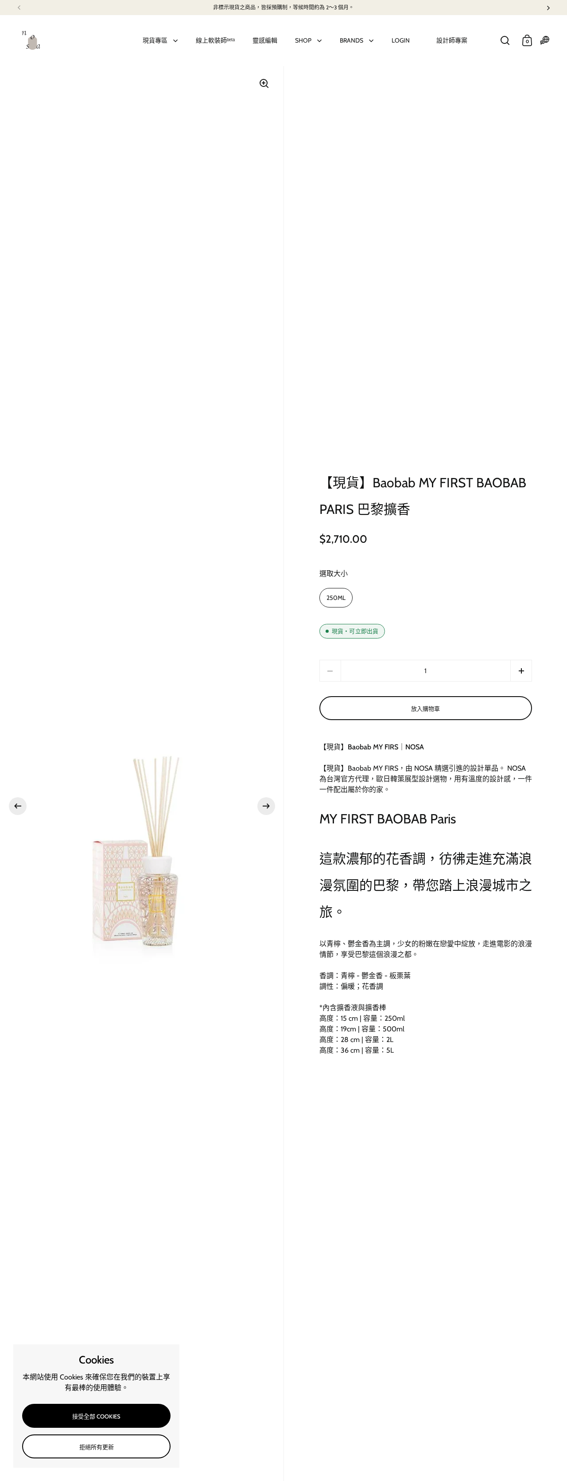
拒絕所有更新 (96, 1446)
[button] (18, 806)
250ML (336, 598)
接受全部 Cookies (96, 1416)
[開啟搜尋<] (505, 40)
